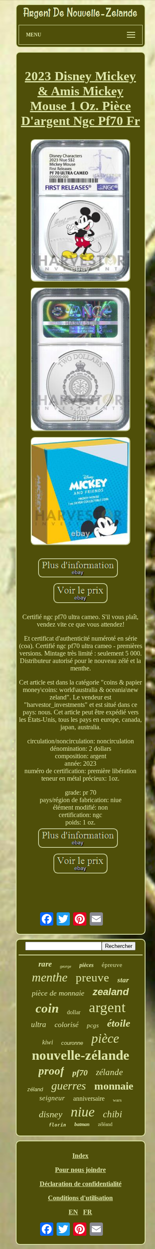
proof (51, 1071)
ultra (38, 1024)
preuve (92, 977)
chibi (112, 1114)
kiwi (47, 1042)
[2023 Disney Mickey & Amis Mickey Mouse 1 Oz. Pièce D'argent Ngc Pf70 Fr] (80, 211)
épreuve (112, 965)
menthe (49, 977)
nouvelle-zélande (80, 1055)
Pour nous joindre (80, 1169)
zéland (35, 1089)
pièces (86, 965)
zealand (111, 991)
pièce (105, 1038)
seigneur (52, 1098)
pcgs (93, 1025)
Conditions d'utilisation (80, 1197)
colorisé (67, 1024)
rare (45, 964)
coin (47, 1008)
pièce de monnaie (58, 993)
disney (50, 1114)
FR (87, 1211)
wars (117, 1099)
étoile (118, 1023)
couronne (72, 1043)
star (123, 980)
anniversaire (89, 1098)
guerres (68, 1085)
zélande (109, 1072)
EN (73, 1211)
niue (83, 1111)
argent (107, 1007)
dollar (74, 1012)
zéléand (105, 1124)
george (65, 966)
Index (80, 1155)
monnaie (114, 1086)
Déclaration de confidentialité (81, 1183)
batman (82, 1124)
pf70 (80, 1072)
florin (57, 1125)
